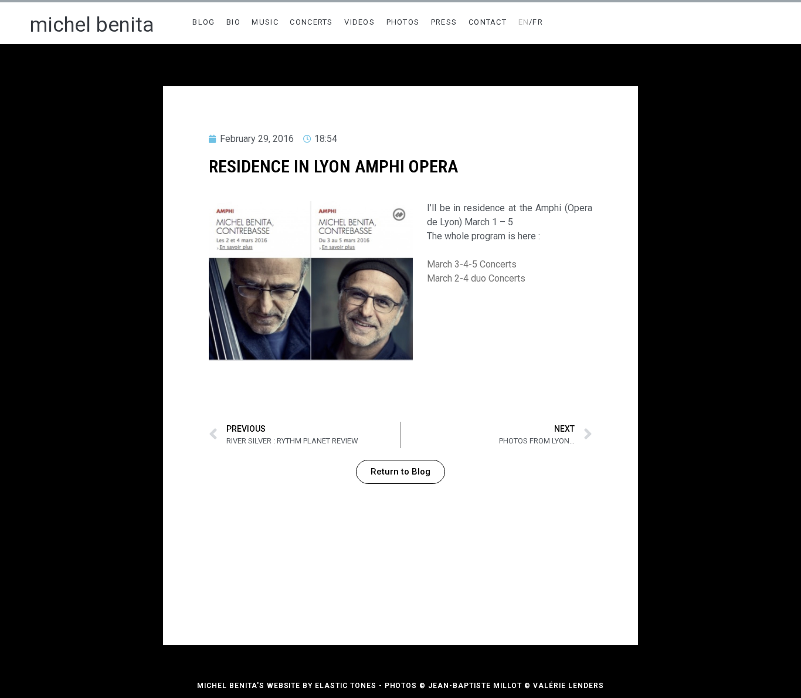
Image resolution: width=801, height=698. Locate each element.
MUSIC (265, 22)
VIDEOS (359, 22)
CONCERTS (311, 22)
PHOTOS (403, 22)
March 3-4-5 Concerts (472, 264)
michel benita (92, 25)
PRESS (444, 22)
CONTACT (488, 22)
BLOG (203, 22)
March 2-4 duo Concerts (476, 278)
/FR (531, 22)
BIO (233, 22)
